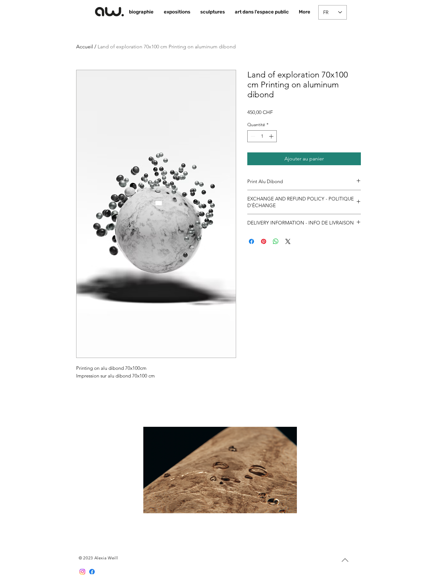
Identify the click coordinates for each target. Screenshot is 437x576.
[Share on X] (288, 241)
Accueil (84, 47)
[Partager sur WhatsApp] (276, 241)
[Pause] (151, 504)
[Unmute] (162, 504)
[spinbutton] (262, 136)
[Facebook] (92, 571)
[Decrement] (252, 136)
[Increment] (272, 136)
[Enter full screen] (288, 504)
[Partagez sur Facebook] (251, 241)
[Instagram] (82, 571)
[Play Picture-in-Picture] (277, 504)
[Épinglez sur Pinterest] (263, 241)
